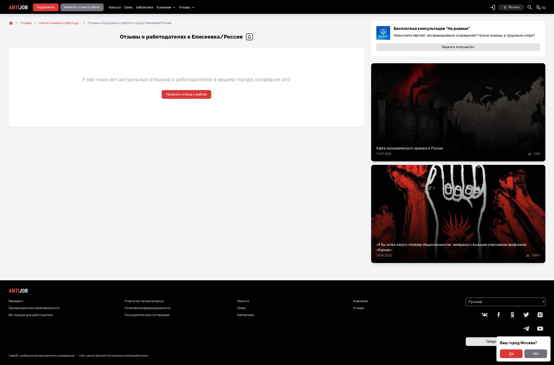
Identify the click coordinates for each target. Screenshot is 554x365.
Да (511, 354)
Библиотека (144, 7)
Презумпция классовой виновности (34, 308)
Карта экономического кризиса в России (409, 148)
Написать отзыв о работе (82, 7)
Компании (164, 7)
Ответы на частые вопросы (144, 301)
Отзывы (184, 7)
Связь (128, 7)
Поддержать (46, 7)
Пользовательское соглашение (147, 315)
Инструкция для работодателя (31, 315)
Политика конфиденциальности (148, 308)
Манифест (16, 301)
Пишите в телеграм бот (458, 47)
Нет (536, 354)
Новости (115, 7)
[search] (530, 7)
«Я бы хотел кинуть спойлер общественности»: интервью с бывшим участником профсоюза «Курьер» (451, 247)
